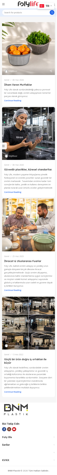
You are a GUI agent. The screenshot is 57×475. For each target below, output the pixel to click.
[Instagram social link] (9, 429)
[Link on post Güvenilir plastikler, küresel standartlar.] (28, 133)
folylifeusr (13, 71)
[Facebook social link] (4, 429)
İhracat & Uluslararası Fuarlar (22, 261)
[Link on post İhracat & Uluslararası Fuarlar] (28, 224)
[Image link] (16, 409)
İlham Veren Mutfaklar (18, 84)
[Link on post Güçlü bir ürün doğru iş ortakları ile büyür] (28, 323)
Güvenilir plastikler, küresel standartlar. (28, 169)
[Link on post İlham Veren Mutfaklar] (28, 48)
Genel (6, 80)
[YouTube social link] (14, 429)
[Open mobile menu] (3, 4)
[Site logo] (28, 3)
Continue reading (12, 100)
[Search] (52, 12)
